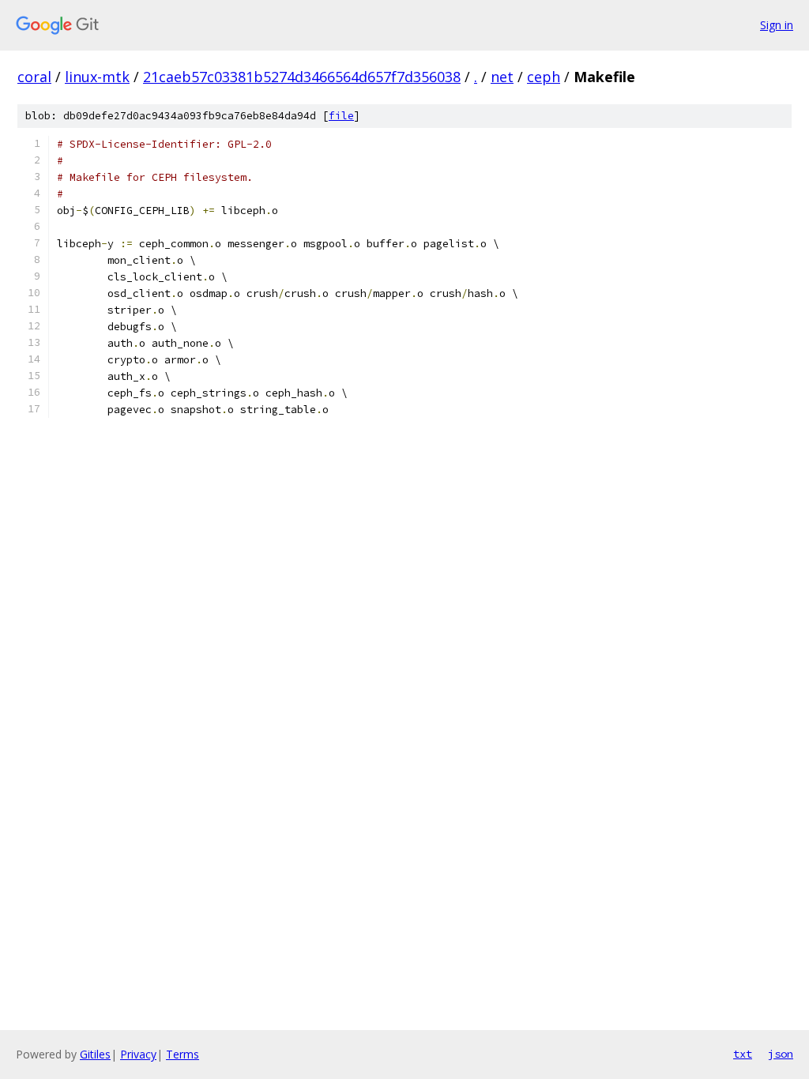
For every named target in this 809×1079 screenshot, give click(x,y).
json (780, 1054)
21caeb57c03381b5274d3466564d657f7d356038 (302, 76)
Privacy (138, 1054)
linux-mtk (97, 76)
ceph (543, 76)
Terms (182, 1054)
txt (742, 1054)
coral (34, 76)
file (341, 115)
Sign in (776, 24)
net (502, 76)
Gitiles (95, 1054)
